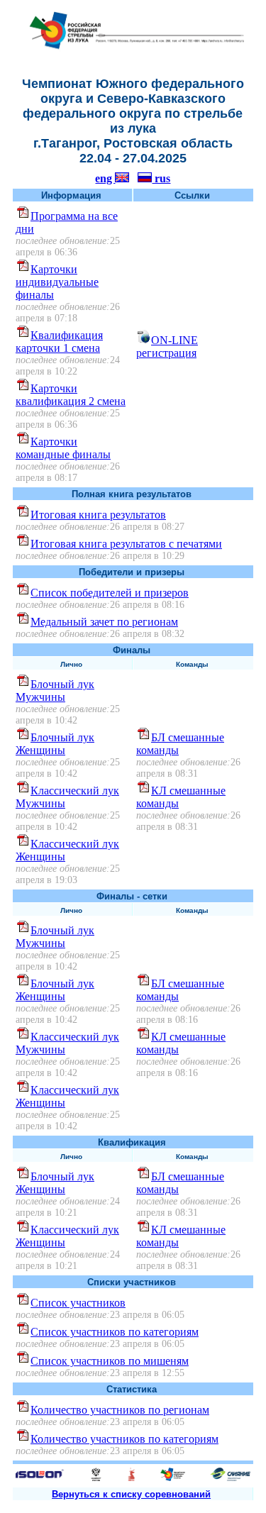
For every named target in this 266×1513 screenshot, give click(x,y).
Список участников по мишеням (110, 1361)
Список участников (78, 1303)
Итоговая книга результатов (98, 515)
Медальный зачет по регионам (104, 622)
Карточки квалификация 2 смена (71, 394)
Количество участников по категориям (124, 1439)
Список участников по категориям (115, 1332)
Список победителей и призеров (110, 593)
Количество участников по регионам (120, 1410)
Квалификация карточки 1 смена (59, 341)
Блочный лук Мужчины (55, 690)
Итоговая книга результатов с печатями (126, 544)
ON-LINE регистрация (167, 346)
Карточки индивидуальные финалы (57, 282)
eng (105, 178)
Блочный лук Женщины (55, 743)
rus (161, 178)
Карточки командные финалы (63, 448)
